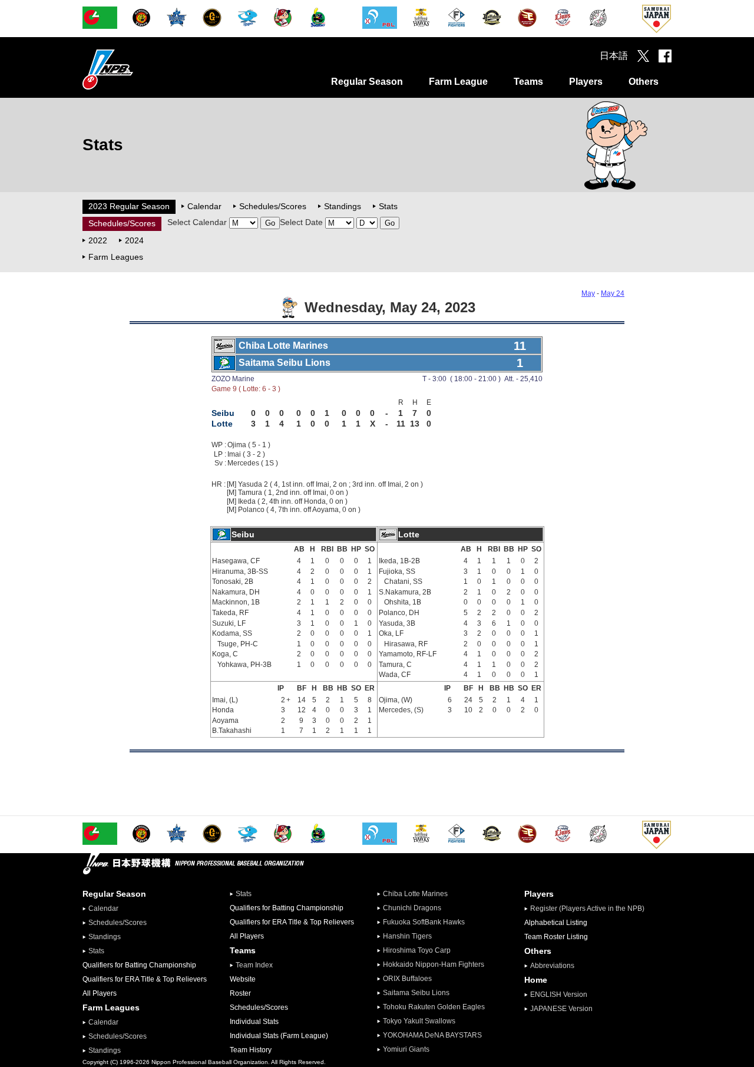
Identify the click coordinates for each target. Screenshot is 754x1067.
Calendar (204, 206)
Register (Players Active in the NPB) (591, 908)
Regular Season (367, 82)
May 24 (612, 293)
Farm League (458, 82)
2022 (97, 240)
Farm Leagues (115, 257)
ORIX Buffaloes (407, 978)
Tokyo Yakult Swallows (419, 1021)
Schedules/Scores (272, 206)
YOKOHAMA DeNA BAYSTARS (432, 1035)
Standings (342, 206)
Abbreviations (552, 966)
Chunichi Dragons (412, 908)
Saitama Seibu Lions (416, 993)
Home (535, 980)
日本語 (614, 56)
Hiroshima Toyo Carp (417, 950)
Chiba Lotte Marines (415, 894)
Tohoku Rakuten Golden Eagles (434, 1007)
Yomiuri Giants (406, 1049)
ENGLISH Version (558, 994)
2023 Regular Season (129, 206)
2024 (134, 240)
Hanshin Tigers (407, 936)
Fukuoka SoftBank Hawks (424, 922)
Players (586, 82)
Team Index (254, 965)
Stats (388, 206)
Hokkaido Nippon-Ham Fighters (433, 964)
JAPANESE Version (561, 1009)
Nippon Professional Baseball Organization (137, 69)
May (588, 293)
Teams (528, 82)
